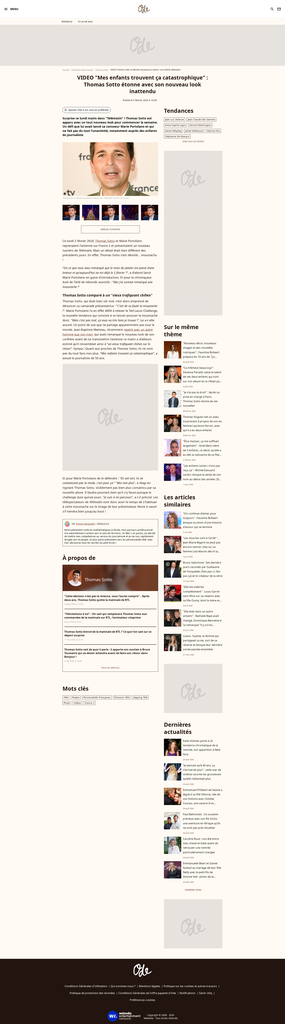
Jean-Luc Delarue (174, 119)
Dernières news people (82, 69)
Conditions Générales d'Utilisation (86, 986)
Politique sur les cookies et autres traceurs (190, 986)
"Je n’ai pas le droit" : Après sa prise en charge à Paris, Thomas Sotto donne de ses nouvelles (201, 399)
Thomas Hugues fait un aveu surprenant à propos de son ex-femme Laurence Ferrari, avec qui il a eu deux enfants (202, 423)
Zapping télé (140, 697)
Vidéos (77, 702)
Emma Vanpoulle (85, 523)
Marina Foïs (213, 130)
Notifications (187, 993)
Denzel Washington (200, 125)
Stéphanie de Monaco (177, 136)
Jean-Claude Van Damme (201, 119)
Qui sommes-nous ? (123, 986)
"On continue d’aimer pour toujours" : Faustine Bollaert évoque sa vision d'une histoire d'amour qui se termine (202, 520)
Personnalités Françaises (97, 697)
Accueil (66, 69)
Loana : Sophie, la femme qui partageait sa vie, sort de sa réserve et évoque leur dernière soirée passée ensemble (202, 642)
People (75, 697)
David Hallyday (173, 130)
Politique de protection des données (92, 993)
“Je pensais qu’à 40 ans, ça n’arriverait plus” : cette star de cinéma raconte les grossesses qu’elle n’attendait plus (202, 772)
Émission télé (121, 697)
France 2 (89, 702)
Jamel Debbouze (194, 130)
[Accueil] (144, 9)
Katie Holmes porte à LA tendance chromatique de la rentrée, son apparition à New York (201, 747)
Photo (67, 702)
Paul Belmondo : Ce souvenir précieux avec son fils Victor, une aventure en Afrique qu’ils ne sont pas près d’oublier (201, 821)
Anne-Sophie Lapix (175, 125)
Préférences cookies (142, 1000)
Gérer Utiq (205, 993)
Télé (66, 697)
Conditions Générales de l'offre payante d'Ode (147, 993)
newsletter (279, 9)
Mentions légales (149, 986)
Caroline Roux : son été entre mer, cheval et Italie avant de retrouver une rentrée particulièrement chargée (201, 845)
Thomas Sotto (101, 69)
